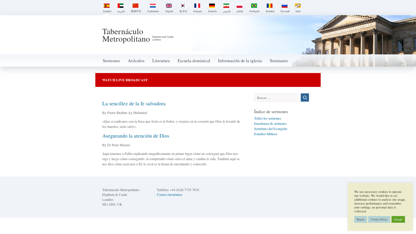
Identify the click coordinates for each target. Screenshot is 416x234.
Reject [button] (360, 219)
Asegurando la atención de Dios (135, 135)
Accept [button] (398, 219)
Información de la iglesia (240, 60)
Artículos (136, 60)
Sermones (111, 60)
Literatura (161, 60)
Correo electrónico (169, 194)
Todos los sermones (267, 118)
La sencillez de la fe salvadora (134, 103)
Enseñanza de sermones (270, 123)
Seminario (279, 60)
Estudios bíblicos (265, 134)
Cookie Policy (379, 219)
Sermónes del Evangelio (270, 128)
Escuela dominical (194, 60)
